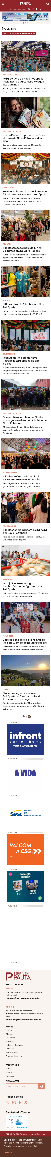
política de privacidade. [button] (28, 1146)
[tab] (23, 22)
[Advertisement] (25, 933)
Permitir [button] (8, 1153)
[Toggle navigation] (3, 3)
